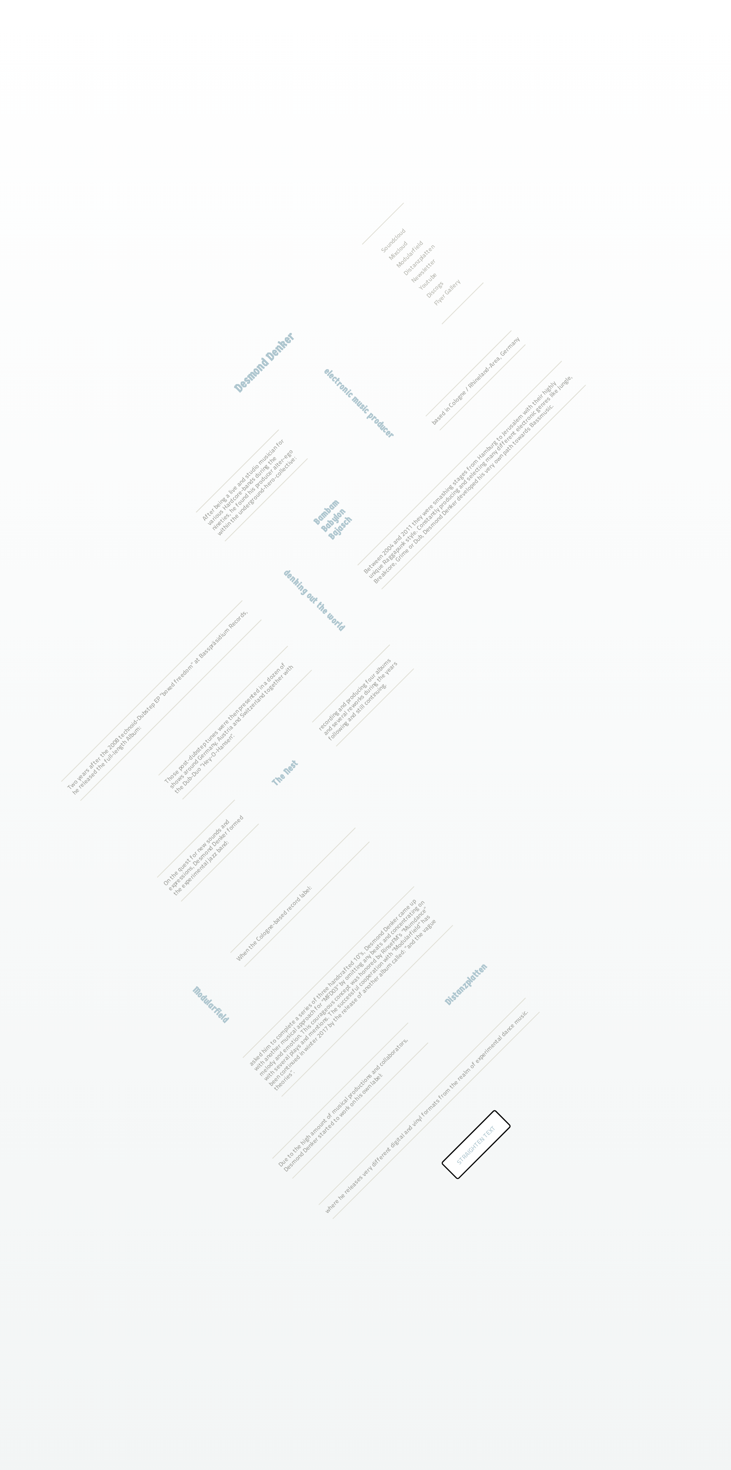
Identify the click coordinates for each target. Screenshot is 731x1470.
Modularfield (409, 254)
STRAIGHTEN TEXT (476, 1144)
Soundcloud (393, 240)
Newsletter (423, 270)
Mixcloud (398, 250)
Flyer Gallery (447, 292)
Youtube (428, 281)
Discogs (434, 289)
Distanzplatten (419, 259)
